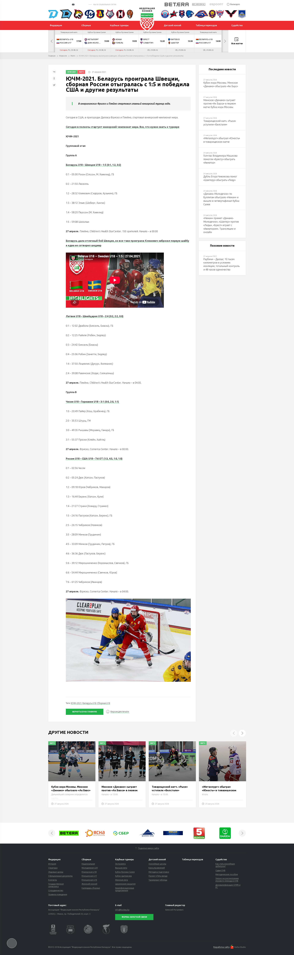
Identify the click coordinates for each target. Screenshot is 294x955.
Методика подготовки (159, 872)
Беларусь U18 (89, 703)
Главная (51, 56)
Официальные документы (60, 876)
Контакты (52, 880)
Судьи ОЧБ (220, 870)
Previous (51, 41)
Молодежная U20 (90, 868)
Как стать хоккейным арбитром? (225, 865)
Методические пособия (226, 874)
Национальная (88, 864)
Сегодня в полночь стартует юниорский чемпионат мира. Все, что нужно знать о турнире (122, 127)
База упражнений (157, 868)
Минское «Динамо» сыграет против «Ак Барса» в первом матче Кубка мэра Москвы (120, 790)
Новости (63, 56)
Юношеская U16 (89, 880)
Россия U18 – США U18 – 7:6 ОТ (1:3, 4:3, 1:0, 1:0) (94, 458)
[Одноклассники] (54, 79)
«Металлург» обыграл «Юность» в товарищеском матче (219, 790)
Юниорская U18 (89, 872)
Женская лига (121, 880)
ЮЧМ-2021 (71, 72)
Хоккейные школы (157, 864)
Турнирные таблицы (158, 880)
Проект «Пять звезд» (158, 876)
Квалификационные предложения (124, 889)
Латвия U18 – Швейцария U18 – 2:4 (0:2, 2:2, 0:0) (94, 316)
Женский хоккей (89, 884)
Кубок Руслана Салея (125, 872)
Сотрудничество (55, 890)
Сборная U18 (103, 703)
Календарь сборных (91, 888)
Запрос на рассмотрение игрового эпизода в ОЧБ (227, 879)
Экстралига (120, 864)
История (52, 864)
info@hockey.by (122, 910)
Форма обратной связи (134, 917)
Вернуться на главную (84, 712)
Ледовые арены (55, 872)
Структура (52, 868)
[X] (54, 86)
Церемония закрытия (125, 884)
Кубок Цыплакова (123, 876)
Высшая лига (121, 868)
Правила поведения (57, 894)
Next (225, 41)
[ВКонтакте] (54, 73)
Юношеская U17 (89, 876)
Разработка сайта (221, 947)
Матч (73, 56)
